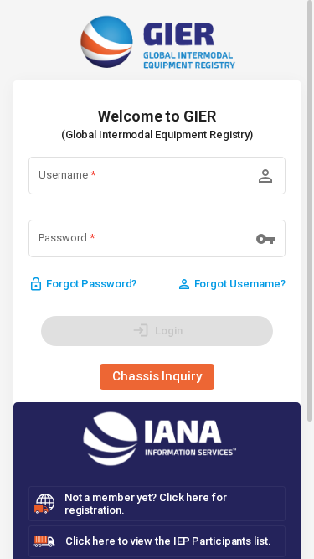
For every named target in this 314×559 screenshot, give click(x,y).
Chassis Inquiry (157, 376)
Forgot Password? (82, 284)
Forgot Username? (231, 284)
